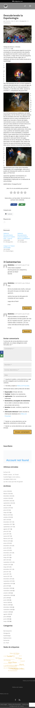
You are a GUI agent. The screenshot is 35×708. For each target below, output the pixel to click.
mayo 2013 (6, 557)
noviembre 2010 (8, 581)
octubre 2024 (7, 498)
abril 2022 (6, 505)
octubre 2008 (7, 612)
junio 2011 (6, 574)
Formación (6, 640)
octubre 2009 (7, 593)
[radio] (11, 193)
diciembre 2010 (7, 579)
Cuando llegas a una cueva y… (12, 477)
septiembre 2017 (8, 526)
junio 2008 (6, 619)
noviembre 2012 (8, 562)
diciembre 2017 (7, 522)
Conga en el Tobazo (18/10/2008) (9, 246)
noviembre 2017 (8, 524)
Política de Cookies (17, 687)
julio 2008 (6, 616)
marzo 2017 (6, 536)
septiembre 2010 (8, 583)
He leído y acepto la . (17, 385)
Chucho (8, 21)
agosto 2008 (6, 614)
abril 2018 (6, 519)
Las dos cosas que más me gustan (13, 481)
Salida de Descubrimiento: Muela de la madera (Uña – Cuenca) (9, 236)
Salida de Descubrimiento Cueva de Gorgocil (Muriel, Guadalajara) (24, 236)
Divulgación (23, 21)
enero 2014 (6, 550)
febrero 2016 (7, 541)
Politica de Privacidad (29, 680)
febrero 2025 (7, 493)
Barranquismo (7, 631)
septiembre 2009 (8, 595)
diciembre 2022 (7, 500)
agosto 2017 (6, 529)
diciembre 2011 (7, 569)
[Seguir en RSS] (19, 700)
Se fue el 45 (6, 472)
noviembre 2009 (8, 590)
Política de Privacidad (23, 385)
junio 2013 (6, 555)
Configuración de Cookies (17, 706)
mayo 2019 (6, 512)
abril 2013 (6, 560)
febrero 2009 (7, 605)
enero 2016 (6, 543)
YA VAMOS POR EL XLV (9, 479)
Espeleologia (7, 635)
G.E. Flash (6, 643)
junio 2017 (6, 534)
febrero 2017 (7, 538)
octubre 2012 (7, 564)
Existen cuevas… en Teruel (11, 474)
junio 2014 (6, 548)
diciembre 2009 (7, 588)
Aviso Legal (4, 704)
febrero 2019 (7, 515)
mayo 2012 (6, 567)
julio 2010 (6, 586)
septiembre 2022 (8, 503)
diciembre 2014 (7, 545)
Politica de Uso (4, 693)
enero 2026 (6, 491)
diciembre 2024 (7, 496)
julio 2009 (6, 597)
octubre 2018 (7, 517)
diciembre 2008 (7, 607)
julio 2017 (6, 531)
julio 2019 (6, 510)
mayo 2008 (6, 621)
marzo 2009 (6, 602)
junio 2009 (6, 600)
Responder (27, 277)
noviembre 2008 (8, 609)
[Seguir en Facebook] (15, 700)
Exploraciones (7, 638)
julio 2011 (6, 571)
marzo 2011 (6, 576)
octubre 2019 (7, 508)
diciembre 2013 (7, 553)
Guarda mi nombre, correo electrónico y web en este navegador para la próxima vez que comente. (17, 381)
